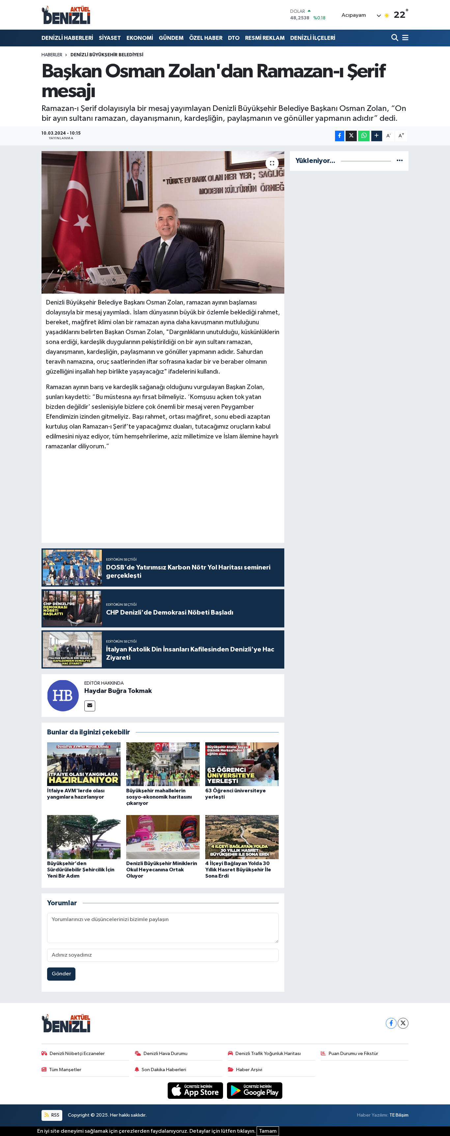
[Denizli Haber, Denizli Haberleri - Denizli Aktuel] (66, 14)
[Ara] (395, 38)
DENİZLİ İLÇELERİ (312, 38)
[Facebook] (391, 1023)
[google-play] (255, 1090)
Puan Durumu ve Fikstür (353, 1053)
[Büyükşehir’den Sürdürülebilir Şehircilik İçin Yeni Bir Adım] (84, 837)
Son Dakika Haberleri (164, 1069)
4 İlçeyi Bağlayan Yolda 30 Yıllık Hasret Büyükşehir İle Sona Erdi (238, 870)
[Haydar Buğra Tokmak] (63, 695)
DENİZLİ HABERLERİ (67, 38)
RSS (54, 1115)
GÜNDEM (171, 38)
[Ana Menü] (404, 38)
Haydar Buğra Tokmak (118, 691)
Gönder (61, 974)
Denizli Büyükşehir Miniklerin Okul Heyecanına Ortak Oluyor (161, 870)
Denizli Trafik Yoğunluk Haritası (268, 1053)
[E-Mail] (89, 705)
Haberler (52, 55)
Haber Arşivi (249, 1069)
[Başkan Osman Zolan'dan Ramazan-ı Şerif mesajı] (163, 222)
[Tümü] (400, 161)
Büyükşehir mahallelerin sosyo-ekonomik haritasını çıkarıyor (159, 797)
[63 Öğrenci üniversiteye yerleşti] (242, 764)
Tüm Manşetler (65, 1069)
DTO (233, 38)
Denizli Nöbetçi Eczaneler (77, 1053)
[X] (403, 1023)
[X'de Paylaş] (351, 136)
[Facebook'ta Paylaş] (339, 136)
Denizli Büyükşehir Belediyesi (106, 55)
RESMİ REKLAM (265, 38)
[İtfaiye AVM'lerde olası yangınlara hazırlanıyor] (84, 764)
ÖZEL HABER (205, 38)
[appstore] (196, 1090)
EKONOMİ (140, 38)
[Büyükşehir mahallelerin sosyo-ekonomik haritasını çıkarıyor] (163, 764)
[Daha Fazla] (376, 136)
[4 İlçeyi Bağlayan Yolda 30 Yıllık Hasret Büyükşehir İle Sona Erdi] (242, 837)
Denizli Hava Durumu (165, 1053)
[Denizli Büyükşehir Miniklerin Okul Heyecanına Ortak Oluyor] (163, 837)
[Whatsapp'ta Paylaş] (364, 136)
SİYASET (110, 38)
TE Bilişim (398, 1115)
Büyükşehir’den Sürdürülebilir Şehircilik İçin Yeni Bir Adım (80, 870)
